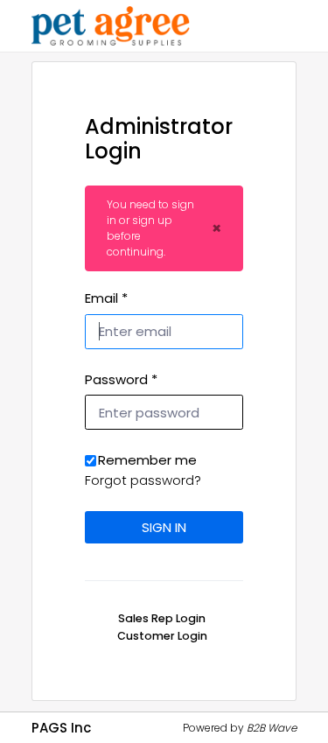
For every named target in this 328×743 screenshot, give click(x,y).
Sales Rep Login (162, 618)
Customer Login (162, 635)
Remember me (147, 460)
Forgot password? (143, 480)
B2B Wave (272, 727)
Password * (121, 379)
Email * (106, 298)
